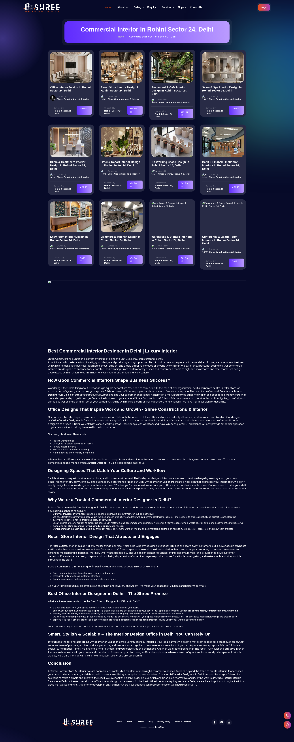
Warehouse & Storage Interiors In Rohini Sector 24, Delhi (171, 238)
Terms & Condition (183, 722)
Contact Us (196, 7)
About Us (122, 7)
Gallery (137, 7)
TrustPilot (159, 727)
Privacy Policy (163, 722)
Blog (151, 722)
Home (108, 7)
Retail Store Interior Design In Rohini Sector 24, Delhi (120, 89)
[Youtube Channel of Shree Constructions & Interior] (222, 722)
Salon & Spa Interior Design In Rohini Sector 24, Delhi (222, 89)
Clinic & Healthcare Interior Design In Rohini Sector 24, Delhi (68, 165)
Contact (140, 722)
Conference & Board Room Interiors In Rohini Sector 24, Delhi (221, 240)
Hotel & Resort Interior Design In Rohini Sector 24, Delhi (120, 163)
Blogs (180, 7)
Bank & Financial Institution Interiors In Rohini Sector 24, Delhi (221, 165)
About (129, 722)
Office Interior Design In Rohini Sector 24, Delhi (70, 89)
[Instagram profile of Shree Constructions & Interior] (229, 722)
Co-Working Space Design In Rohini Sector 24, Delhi (170, 163)
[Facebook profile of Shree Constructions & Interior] (214, 722)
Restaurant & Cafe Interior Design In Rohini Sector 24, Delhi (169, 90)
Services (166, 7)
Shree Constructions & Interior (73, 99)
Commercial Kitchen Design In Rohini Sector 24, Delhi (121, 238)
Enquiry (151, 7)
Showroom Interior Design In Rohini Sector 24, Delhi (69, 238)
